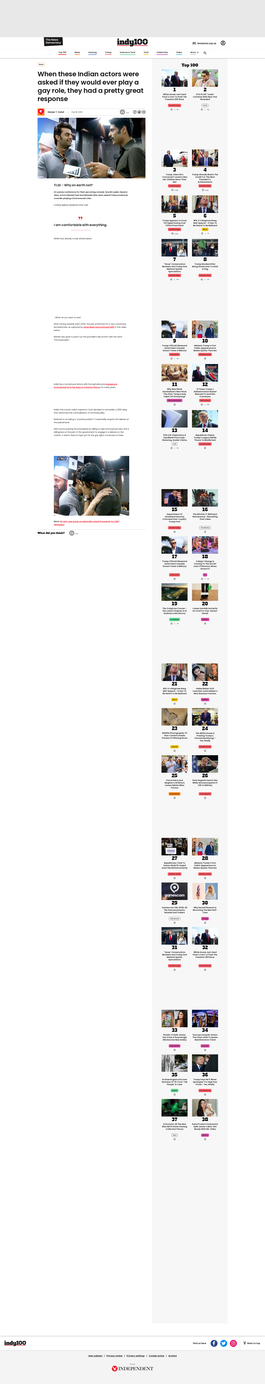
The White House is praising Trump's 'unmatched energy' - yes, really (205, 737)
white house (205, 400)
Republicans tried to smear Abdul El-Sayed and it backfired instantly (174, 865)
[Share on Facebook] (135, 112)
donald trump (174, 186)
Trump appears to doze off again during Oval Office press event (174, 223)
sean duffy (174, 354)
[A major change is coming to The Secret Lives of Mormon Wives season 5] (205, 544)
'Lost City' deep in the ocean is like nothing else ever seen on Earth (205, 1254)
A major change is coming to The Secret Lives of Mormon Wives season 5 (205, 565)
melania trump (205, 354)
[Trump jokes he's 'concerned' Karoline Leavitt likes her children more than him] (174, 157)
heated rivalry (174, 1310)
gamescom (174, 919)
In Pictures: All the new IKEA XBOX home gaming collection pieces (174, 1126)
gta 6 (205, 105)
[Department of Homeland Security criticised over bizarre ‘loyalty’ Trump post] (174, 497)
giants (174, 1091)
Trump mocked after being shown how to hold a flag (205, 266)
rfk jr (205, 229)
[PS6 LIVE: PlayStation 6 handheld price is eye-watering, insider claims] (174, 418)
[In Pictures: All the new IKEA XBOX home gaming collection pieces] (174, 1107)
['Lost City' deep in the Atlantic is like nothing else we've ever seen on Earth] (205, 1234)
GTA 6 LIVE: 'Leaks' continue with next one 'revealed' (205, 97)
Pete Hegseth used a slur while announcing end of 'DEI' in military (205, 782)
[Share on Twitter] (139, 112)
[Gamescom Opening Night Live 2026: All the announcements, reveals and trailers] (174, 890)
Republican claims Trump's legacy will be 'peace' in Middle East (205, 437)
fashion (205, 619)
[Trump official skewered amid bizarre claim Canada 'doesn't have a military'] (174, 328)
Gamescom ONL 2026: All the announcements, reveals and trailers (174, 910)
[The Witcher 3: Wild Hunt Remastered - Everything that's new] (205, 497)
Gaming (92, 52)
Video (179, 52)
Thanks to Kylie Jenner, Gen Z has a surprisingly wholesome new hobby (174, 1037)
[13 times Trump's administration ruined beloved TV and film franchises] (205, 372)
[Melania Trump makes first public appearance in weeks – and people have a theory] (205, 328)
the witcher (205, 528)
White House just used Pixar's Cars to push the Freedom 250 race (174, 97)
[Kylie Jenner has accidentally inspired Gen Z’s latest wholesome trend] (174, 1018)
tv (205, 575)
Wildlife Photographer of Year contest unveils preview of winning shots (174, 735)
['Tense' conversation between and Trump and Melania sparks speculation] (174, 247)
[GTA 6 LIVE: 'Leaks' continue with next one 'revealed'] (205, 77)
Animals (175, 747)
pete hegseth (205, 794)
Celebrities (162, 52)
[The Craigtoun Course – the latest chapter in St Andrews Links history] (174, 591)
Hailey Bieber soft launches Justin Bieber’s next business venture (205, 691)
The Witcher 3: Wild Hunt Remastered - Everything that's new (205, 516)
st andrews (174, 619)
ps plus (205, 1310)
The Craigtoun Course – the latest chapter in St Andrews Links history (174, 611)
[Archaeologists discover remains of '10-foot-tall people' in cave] (174, 1062)
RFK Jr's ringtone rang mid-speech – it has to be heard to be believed (205, 223)
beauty (205, 1135)
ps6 (174, 444)
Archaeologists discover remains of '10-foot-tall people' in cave (174, 1082)
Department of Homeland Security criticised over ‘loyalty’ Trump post (174, 518)
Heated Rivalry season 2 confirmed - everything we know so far (174, 1298)
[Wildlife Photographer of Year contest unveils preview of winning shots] (174, 716)
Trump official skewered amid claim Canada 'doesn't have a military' (174, 348)
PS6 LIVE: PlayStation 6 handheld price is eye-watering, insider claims (174, 437)
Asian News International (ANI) (99, 327)
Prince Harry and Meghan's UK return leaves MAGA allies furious (175, 784)
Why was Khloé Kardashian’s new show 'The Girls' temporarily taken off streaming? (175, 393)
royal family (174, 794)
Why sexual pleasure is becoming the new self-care (205, 910)
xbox (174, 1135)
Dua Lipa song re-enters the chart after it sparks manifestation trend (205, 1037)
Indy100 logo (132, 42)
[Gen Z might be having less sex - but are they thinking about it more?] (205, 890)
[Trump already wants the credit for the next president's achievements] (205, 157)
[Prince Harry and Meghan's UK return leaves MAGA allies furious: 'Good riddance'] (174, 763)
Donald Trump (174, 105)
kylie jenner (174, 1046)
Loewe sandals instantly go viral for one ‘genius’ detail (205, 611)
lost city (205, 1262)
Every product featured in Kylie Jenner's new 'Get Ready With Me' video (205, 1126)
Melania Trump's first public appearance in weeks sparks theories (205, 348)
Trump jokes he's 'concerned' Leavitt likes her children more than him (174, 178)
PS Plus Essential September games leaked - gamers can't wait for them (205, 1300)
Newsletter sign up (206, 43)
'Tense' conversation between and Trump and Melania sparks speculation (174, 268)
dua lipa (205, 1046)
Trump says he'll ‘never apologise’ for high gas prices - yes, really (205, 1082)
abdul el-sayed (174, 874)
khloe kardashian (174, 400)
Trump (108, 52)
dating (205, 919)
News (77, 52)
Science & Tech (127, 52)
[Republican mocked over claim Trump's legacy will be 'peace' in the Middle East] (205, 418)
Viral (146, 52)
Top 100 (62, 52)
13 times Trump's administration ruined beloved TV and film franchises (205, 393)
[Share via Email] (143, 112)
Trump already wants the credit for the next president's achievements (205, 178)
